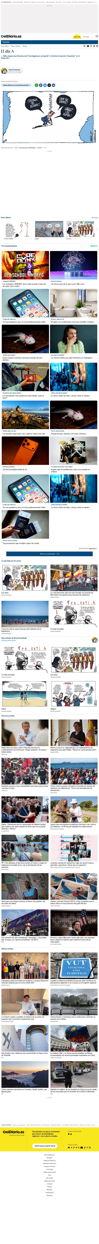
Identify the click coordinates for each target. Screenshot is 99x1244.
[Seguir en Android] (68, 1134)
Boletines (49, 1189)
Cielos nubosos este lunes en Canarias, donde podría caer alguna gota (24, 1090)
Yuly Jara (77, 867)
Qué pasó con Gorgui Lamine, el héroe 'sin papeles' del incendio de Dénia (23, 902)
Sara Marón (53, 792)
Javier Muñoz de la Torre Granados (60, 985)
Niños (3, 709)
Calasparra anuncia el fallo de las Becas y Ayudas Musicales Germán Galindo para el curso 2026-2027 (24, 981)
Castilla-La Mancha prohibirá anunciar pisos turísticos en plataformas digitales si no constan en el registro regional (73, 981)
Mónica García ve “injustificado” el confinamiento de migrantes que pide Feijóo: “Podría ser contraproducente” (73, 748)
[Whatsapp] (36, 85)
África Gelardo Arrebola (57, 829)
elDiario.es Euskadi (55, 1057)
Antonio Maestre (6, 633)
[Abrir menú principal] (97, 36)
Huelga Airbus (90, 2)
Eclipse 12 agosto (21, 1125)
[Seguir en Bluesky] (69, 1147)
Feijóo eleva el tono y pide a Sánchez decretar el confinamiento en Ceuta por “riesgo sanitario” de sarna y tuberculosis (24, 749)
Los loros (4, 593)
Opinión (6, 42)
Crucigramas (14, 1125)
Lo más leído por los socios (11, 561)
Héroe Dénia (74, 2)
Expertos (89, 1125)
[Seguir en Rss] (90, 1147)
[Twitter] (84, 46)
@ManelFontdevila (9, 640)
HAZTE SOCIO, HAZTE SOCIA (45, 1146)
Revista (49, 1187)
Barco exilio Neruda (82, 2)
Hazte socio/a (77, 36)
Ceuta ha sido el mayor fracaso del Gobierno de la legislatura (21, 630)
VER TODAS (95, 217)
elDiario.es (4, 754)
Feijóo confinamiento (50, 2)
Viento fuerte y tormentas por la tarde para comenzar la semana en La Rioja (72, 1018)
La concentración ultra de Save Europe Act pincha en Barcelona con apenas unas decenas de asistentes (71, 594)
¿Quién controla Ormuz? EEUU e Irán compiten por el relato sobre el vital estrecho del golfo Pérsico (72, 902)
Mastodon (50, 1195)
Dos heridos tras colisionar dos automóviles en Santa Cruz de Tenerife (24, 1054)
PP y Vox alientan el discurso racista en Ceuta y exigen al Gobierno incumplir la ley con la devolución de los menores (24, 865)
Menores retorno (41, 2)
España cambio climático (18, 2)
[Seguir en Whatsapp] (87, 1147)
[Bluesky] (88, 46)
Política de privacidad (49, 1172)
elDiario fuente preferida (35, 1125)
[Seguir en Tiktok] (85, 1147)
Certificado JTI (49, 1192)
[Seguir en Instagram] (78, 1147)
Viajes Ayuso (33, 2)
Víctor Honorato (55, 906)
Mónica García (27, 2)
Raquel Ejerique (69, 867)
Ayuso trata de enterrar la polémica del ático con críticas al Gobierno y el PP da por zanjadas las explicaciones (73, 825)
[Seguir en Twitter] (71, 1147)
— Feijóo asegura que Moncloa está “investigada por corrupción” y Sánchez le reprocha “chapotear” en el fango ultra (40, 57)
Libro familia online (46, 1125)
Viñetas (24, 46)
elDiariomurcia (5, 985)
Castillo (27, 1125)
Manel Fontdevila (14, 70)
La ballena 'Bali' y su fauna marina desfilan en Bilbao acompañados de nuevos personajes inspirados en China (72, 1054)
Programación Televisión (56, 1125)
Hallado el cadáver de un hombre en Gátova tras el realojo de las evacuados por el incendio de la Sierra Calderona (73, 1090)
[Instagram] (97, 46)
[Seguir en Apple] (71, 1134)
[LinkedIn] (53, 85)
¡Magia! (53, 709)
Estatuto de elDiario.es (49, 1163)
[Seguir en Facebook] (73, 1147)
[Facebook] (91, 46)
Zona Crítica (5, 46)
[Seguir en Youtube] (81, 1147)
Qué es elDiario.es (49, 1155)
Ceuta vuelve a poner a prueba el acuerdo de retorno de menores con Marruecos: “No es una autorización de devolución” (72, 788)
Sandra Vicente (54, 597)
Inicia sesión (86, 36)
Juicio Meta (68, 2)
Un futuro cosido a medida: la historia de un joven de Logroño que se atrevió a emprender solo (22, 1018)
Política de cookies (49, 1181)
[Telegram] (94, 46)
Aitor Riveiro (5, 869)
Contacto (49, 1184)
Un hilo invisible (57, 629)
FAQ (49, 1175)
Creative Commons (49, 1166)
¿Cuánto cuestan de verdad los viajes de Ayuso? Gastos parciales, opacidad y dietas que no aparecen (71, 864)
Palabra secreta (82, 1125)
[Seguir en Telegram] (76, 1147)
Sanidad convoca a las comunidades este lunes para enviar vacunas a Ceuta (24, 787)
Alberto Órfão (54, 752)
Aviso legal (49, 1169)
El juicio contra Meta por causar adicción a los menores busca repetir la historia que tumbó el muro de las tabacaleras (72, 939)
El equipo (49, 1157)
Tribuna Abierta (15, 46)
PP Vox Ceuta (59, 2)
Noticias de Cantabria (73, 1125)
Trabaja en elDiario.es (49, 1160)
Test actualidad (65, 1125)
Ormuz (64, 2)
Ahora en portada (8, 716)
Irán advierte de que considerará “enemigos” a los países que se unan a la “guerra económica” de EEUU (23, 938)
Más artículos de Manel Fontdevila (14, 638)
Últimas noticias (7, 949)
